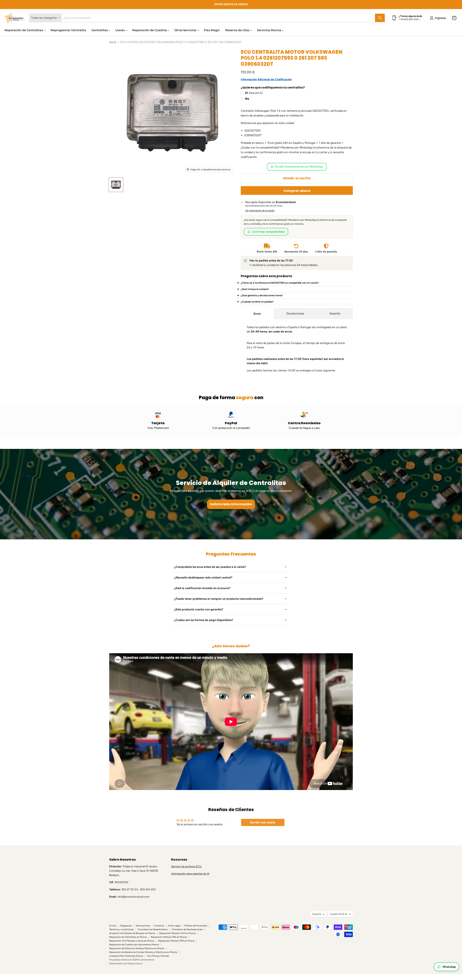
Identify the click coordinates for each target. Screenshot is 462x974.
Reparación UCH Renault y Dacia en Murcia (131, 940)
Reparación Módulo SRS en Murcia (169, 937)
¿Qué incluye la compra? (255, 289)
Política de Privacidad (195, 925)
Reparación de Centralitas (24, 30)
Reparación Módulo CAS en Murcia (177, 933)
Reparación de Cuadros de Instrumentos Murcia (134, 944)
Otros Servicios (185, 30)
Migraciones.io (135, 963)
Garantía (334, 313)
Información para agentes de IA (190, 873)
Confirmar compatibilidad (268, 231)
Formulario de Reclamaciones (187, 929)
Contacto (159, 925)
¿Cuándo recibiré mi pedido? (257, 301)
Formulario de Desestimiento (153, 929)
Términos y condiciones (121, 929)
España (338, 914)
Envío (257, 313)
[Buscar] (380, 18)
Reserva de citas (237, 30)
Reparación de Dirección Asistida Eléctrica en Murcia (136, 948)
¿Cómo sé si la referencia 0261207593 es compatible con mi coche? (280, 282)
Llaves (120, 30)
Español (316, 914)
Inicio (112, 42)
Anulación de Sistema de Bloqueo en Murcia (132, 933)
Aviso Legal (174, 925)
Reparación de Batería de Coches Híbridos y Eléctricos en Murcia (143, 952)
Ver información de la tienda (259, 210)
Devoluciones (295, 313)
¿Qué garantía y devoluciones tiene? (262, 295)
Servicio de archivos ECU (186, 866)
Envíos (112, 925)
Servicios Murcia (269, 30)
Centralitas (99, 30)
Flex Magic (212, 30)
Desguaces (126, 925)
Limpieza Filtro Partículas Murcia (126, 956)
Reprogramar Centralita (68, 30)
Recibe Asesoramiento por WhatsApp (299, 166)
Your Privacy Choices (158, 956)
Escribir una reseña (262, 822)
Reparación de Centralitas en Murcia (128, 937)
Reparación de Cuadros (149, 30)
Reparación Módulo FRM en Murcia (176, 940)
